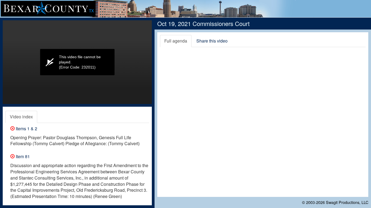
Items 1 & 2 (26, 128)
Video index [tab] (21, 116)
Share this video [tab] (212, 41)
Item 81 (22, 156)
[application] (77, 62)
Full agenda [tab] (175, 41)
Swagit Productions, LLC (347, 202)
